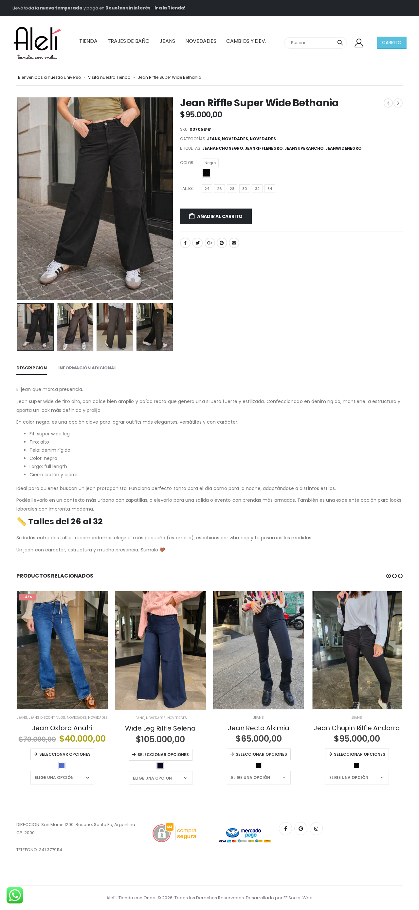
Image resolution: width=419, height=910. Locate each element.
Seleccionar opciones (65, 754)
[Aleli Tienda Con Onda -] (37, 42)
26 (219, 188)
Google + (210, 243)
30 (244, 188)
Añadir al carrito (220, 216)
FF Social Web (298, 898)
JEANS (167, 41)
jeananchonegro (222, 148)
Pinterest (222, 243)
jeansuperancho (304, 148)
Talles (186, 188)
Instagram (316, 828)
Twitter (197, 243)
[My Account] (359, 42)
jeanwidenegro (343, 148)
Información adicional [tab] (87, 368)
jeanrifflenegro (264, 148)
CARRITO (392, 42)
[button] (389, 576)
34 (269, 188)
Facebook (185, 243)
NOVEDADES (200, 41)
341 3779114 (50, 850)
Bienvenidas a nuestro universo (49, 77)
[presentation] (18, 199)
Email (234, 243)
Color (186, 162)
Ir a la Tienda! (170, 8)
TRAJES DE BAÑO (129, 41)
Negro (210, 162)
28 (232, 188)
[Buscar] (340, 42)
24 (207, 188)
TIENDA (88, 41)
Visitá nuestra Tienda (109, 77)
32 (257, 188)
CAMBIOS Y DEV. (246, 41)
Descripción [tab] (31, 368)
